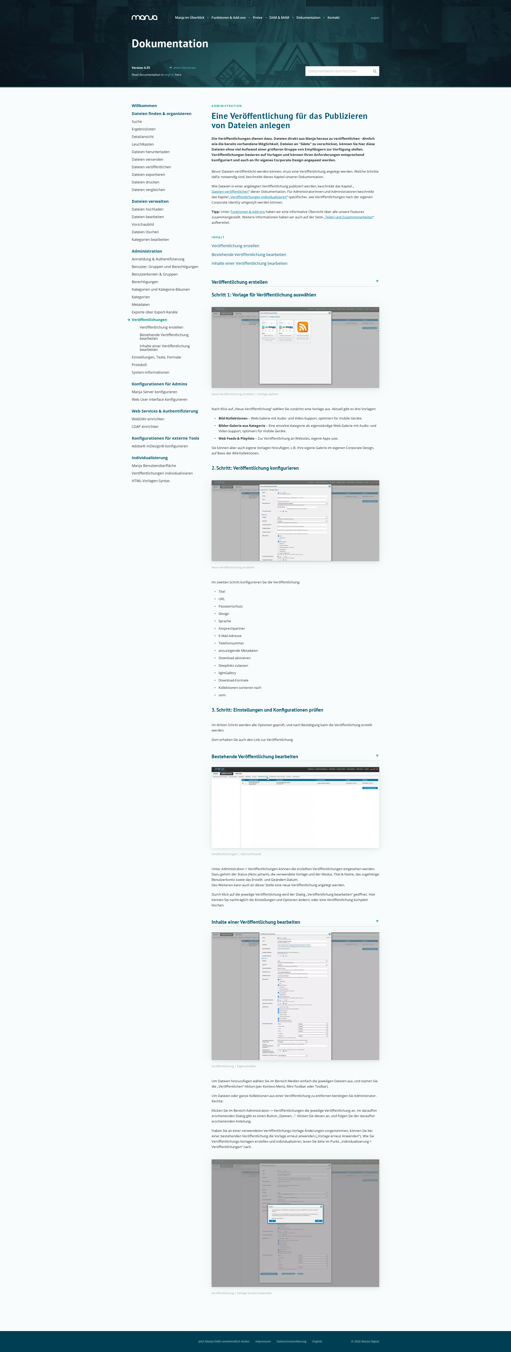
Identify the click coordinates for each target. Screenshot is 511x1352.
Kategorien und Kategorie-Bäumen (161, 289)
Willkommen (144, 106)
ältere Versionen (184, 67)
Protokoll (139, 364)
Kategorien (141, 297)
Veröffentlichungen (149, 319)
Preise (257, 17)
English (375, 18)
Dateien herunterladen (151, 152)
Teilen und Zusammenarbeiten (349, 217)
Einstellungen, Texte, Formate (156, 357)
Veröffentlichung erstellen (161, 327)
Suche (137, 121)
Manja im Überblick (189, 17)
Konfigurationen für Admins (159, 384)
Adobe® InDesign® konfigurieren (160, 446)
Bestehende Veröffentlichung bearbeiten (164, 336)
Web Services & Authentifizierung (165, 411)
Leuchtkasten (143, 144)
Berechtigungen (145, 282)
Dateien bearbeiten (148, 217)
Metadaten (141, 304)
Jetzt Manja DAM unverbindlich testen (224, 1341)
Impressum (263, 1341)
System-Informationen (150, 372)
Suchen (374, 71)
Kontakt (334, 17)
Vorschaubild (143, 224)
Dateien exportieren (148, 174)
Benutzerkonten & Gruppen (155, 274)
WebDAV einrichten (148, 419)
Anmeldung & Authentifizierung (158, 259)
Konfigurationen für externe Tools (165, 438)
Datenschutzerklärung (291, 1341)
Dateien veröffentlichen (151, 167)
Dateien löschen (145, 232)
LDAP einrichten (145, 426)
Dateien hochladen (147, 209)
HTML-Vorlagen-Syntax (151, 481)
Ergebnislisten (143, 129)
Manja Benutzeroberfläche (154, 465)
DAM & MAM (279, 17)
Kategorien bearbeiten (150, 239)
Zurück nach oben (377, 281)
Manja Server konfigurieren (154, 392)
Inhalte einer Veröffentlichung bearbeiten (165, 347)
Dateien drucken (145, 182)
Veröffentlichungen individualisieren (162, 473)
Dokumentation (308, 17)
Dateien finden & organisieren (161, 114)
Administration (147, 251)
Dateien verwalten (150, 201)
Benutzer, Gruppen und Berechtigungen (165, 266)
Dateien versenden (147, 159)
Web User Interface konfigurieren (159, 399)
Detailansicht (143, 136)
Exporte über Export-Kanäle (155, 312)
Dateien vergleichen (148, 189)
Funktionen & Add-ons (229, 17)
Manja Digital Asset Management (144, 17)
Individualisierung (150, 458)
